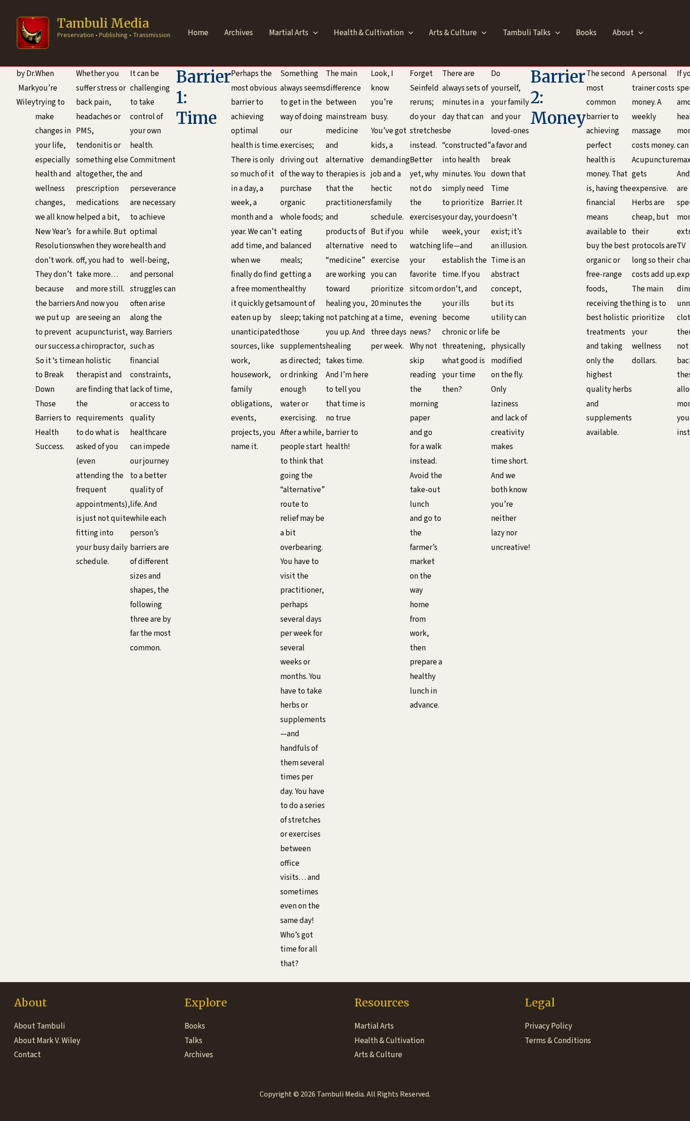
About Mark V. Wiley (47, 1040)
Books (586, 32)
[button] (313, 33)
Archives (238, 32)
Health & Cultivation (369, 32)
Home (198, 32)
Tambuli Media (103, 23)
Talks (193, 1040)
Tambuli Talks (527, 32)
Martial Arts (288, 32)
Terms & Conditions (558, 1040)
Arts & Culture (453, 32)
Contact (27, 1054)
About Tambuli (39, 1026)
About (623, 32)
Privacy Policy (548, 1026)
